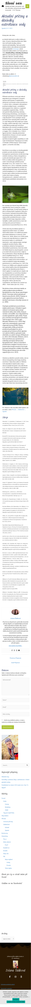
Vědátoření (6, 824)
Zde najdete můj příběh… (15, 645)
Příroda (4, 818)
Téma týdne (8, 868)
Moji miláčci (5, 815)
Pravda (9, 865)
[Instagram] (14, 650)
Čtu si (4, 839)
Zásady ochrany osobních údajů (15, 1001)
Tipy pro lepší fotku (8, 813)
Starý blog (5, 836)
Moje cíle (6, 853)
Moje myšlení (9, 859)
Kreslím (5, 850)
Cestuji (7, 804)
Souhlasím (16, 999)
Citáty (8, 862)
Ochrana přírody (8, 821)
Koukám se (6, 848)
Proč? (6, 845)
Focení (3, 798)
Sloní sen (13, 3)
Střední (7, 827)
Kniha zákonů (7, 842)
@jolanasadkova (14, 76)
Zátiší (6, 810)
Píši (4, 856)
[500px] (16, 650)
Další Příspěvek (15, 662)
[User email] (19, 650)
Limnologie (16, 49)
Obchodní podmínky (6, 988)
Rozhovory (5, 833)
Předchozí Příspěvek (15, 658)
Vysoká (4, 28)
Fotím (4, 801)
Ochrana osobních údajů (8, 984)
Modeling (7, 807)
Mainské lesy (5, 776)
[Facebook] (12, 650)
